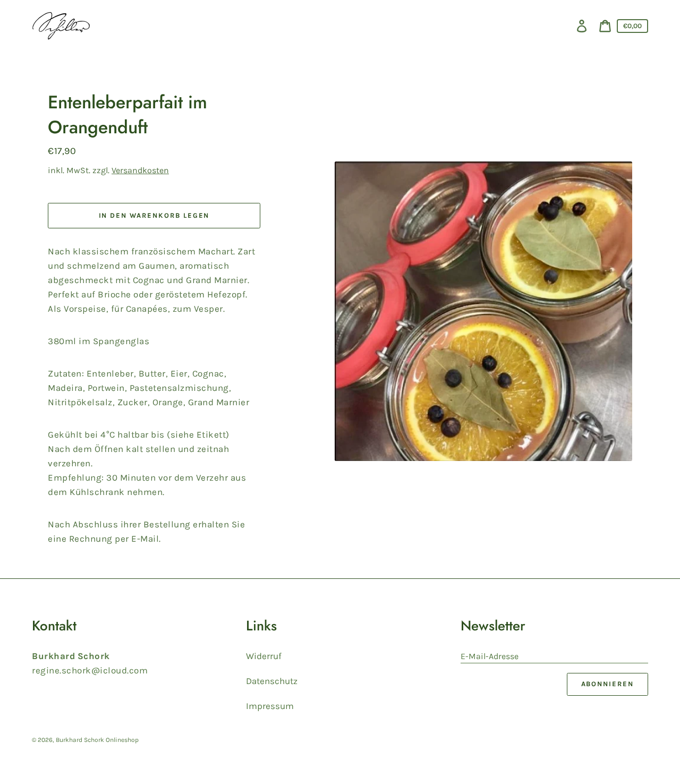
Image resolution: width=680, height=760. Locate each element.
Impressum (270, 706)
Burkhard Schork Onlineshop (97, 740)
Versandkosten (140, 170)
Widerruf (264, 656)
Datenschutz (272, 681)
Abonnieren (607, 684)
